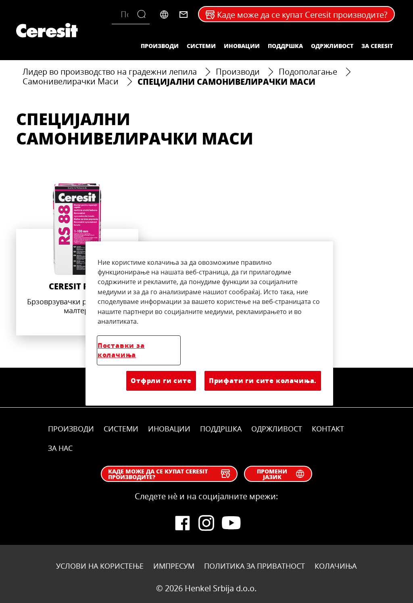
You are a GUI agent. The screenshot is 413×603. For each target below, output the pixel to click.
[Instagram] (206, 523)
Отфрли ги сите (161, 380)
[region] (209, 323)
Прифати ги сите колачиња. (263, 380)
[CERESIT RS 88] (77, 259)
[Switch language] (164, 14)
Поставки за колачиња (121, 350)
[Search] (143, 14)
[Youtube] (231, 523)
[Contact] (183, 14)
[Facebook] (182, 523)
